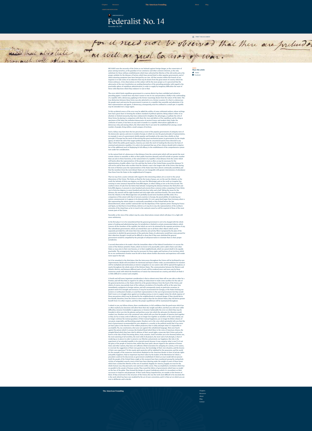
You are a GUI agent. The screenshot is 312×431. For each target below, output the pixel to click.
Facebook (198, 75)
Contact (201, 402)
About (197, 4)
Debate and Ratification (109, 9)
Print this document (202, 37)
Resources (115, 4)
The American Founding (156, 4)
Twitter (197, 72)
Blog (206, 4)
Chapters (105, 4)
